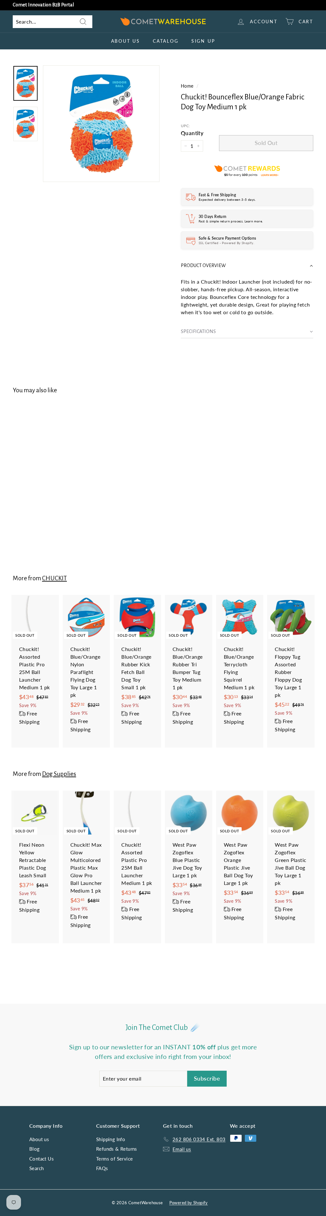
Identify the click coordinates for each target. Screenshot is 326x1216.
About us (125, 41)
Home (187, 86)
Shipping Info (110, 1139)
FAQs (102, 1168)
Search (36, 1168)
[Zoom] (101, 124)
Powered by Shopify (188, 1202)
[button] (247, 265)
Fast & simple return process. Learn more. (231, 221)
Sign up (203, 41)
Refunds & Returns (116, 1149)
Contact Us (41, 1159)
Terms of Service (114, 1159)
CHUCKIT (54, 578)
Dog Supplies (59, 774)
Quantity (192, 133)
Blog (34, 1149)
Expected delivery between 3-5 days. (227, 199)
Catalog (166, 41)
